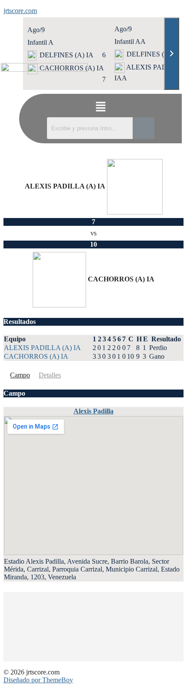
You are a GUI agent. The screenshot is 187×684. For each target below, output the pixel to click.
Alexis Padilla (93, 411)
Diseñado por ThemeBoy (38, 680)
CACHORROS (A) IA (36, 356)
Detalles (50, 375)
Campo (20, 375)
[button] (100, 107)
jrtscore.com (20, 10)
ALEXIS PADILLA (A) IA (42, 347)
